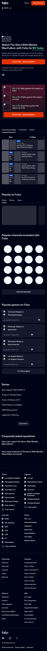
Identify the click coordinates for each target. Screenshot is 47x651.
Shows (4, 200)
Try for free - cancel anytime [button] (23, 62)
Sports (19, 200)
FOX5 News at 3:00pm (12, 405)
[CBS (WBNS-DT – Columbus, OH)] (5, 156)
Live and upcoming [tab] (9, 130)
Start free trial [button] (38, 3)
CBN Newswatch (9, 410)
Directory (30, 647)
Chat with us (29, 622)
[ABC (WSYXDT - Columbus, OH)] (5, 167)
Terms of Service (7, 647)
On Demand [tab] (22, 130)
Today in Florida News (12, 395)
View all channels (24, 292)
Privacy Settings (30, 619)
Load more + (23, 423)
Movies (12, 200)
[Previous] (40, 137)
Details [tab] (32, 130)
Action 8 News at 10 (11, 400)
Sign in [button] (27, 3)
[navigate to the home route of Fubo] (5, 3)
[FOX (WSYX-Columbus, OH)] (5, 179)
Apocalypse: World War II (13, 390)
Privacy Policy (20, 647)
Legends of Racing (10, 415)
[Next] (44, 137)
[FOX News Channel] (5, 144)
